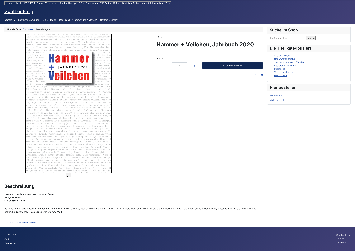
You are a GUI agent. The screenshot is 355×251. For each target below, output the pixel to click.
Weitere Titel (280, 75)
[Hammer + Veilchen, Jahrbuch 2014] (162, 36)
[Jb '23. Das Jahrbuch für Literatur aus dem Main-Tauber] (158, 36)
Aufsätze (342, 242)
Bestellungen (276, 95)
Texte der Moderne (284, 72)
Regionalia (279, 68)
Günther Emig (343, 235)
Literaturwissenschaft (285, 65)
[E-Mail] (262, 75)
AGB (6, 238)
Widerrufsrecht (277, 100)
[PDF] (255, 75)
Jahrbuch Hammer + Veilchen (289, 62)
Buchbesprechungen (28, 20)
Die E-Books (49, 20)
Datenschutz (11, 243)
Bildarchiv (342, 238)
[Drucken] (258, 75)
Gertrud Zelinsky (109, 20)
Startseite (9, 20)
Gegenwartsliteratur (284, 59)
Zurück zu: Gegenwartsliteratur (22, 222)
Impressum (10, 234)
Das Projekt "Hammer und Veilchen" (78, 20)
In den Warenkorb (232, 65)
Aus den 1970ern (283, 55)
